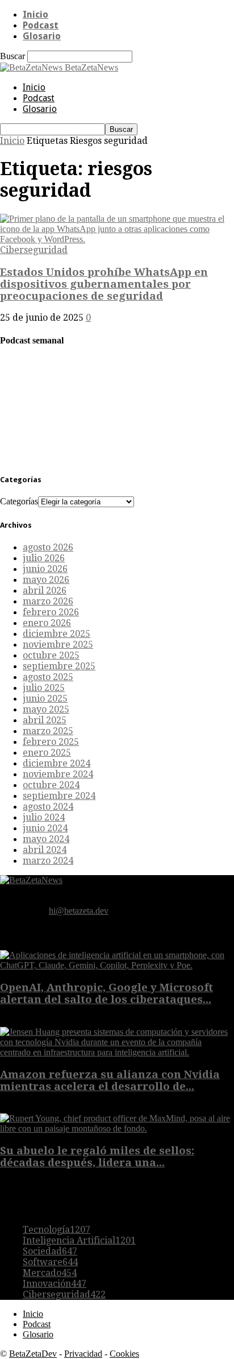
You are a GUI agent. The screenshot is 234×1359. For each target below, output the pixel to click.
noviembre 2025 (58, 644)
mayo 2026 (46, 579)
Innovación (54, 1283)
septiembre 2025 (59, 666)
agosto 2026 (48, 547)
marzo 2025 (48, 731)
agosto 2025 (48, 677)
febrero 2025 (51, 741)
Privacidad (83, 1353)
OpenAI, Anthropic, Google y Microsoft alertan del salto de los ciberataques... (106, 993)
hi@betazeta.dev (78, 910)
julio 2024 (44, 817)
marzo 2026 (48, 601)
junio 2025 (45, 698)
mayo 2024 (46, 839)
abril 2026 (44, 590)
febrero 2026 (51, 612)
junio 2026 (45, 569)
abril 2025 (44, 720)
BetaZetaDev (33, 1353)
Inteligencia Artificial (79, 1240)
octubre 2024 (51, 785)
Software (50, 1262)
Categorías (19, 501)
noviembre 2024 (58, 774)
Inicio (35, 14)
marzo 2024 (48, 860)
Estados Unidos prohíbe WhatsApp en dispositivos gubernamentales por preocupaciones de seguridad (104, 284)
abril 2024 (44, 849)
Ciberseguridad (34, 250)
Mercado (50, 1272)
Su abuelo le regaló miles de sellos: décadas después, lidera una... (97, 1157)
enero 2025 (47, 752)
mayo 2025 (46, 709)
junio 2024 (45, 828)
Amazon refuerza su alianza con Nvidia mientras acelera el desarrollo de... (110, 1080)
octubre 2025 (51, 655)
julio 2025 (44, 687)
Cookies (124, 1353)
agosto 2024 (48, 806)
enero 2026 (47, 623)
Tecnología (56, 1229)
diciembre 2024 (56, 763)
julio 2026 (44, 558)
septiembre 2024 (59, 795)
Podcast (40, 25)
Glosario (42, 36)
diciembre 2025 (56, 633)
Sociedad (50, 1251)
